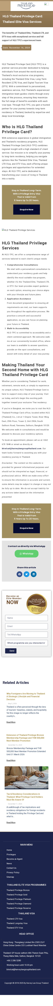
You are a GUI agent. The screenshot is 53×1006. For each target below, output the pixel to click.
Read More (11, 722)
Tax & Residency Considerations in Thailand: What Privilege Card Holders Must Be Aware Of (25, 797)
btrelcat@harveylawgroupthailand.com (21, 448)
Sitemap (26, 987)
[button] (5, 6)
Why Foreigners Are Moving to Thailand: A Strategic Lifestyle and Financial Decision (26, 696)
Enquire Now (26, 209)
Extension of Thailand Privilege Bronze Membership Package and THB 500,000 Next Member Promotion (25, 738)
